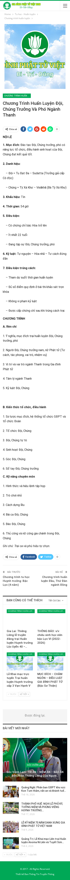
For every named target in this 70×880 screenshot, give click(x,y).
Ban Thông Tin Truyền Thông (39, 874)
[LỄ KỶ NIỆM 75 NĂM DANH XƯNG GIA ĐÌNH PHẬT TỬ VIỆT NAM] (11, 827)
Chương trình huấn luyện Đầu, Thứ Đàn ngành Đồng (54, 580)
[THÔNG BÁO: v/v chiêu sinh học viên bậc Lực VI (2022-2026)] (50, 618)
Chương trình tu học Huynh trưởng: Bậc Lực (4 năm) (16, 580)
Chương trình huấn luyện (17, 95)
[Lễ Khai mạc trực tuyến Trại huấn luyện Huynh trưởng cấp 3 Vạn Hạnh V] (20, 661)
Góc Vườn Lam (35, 765)
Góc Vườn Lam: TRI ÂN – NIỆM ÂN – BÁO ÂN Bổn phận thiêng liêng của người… (35, 774)
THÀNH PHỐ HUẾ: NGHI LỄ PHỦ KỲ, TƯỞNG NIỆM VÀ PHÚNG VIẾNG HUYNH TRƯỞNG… (42, 807)
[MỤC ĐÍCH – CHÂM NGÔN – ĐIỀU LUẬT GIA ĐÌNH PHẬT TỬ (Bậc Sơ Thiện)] (50, 661)
